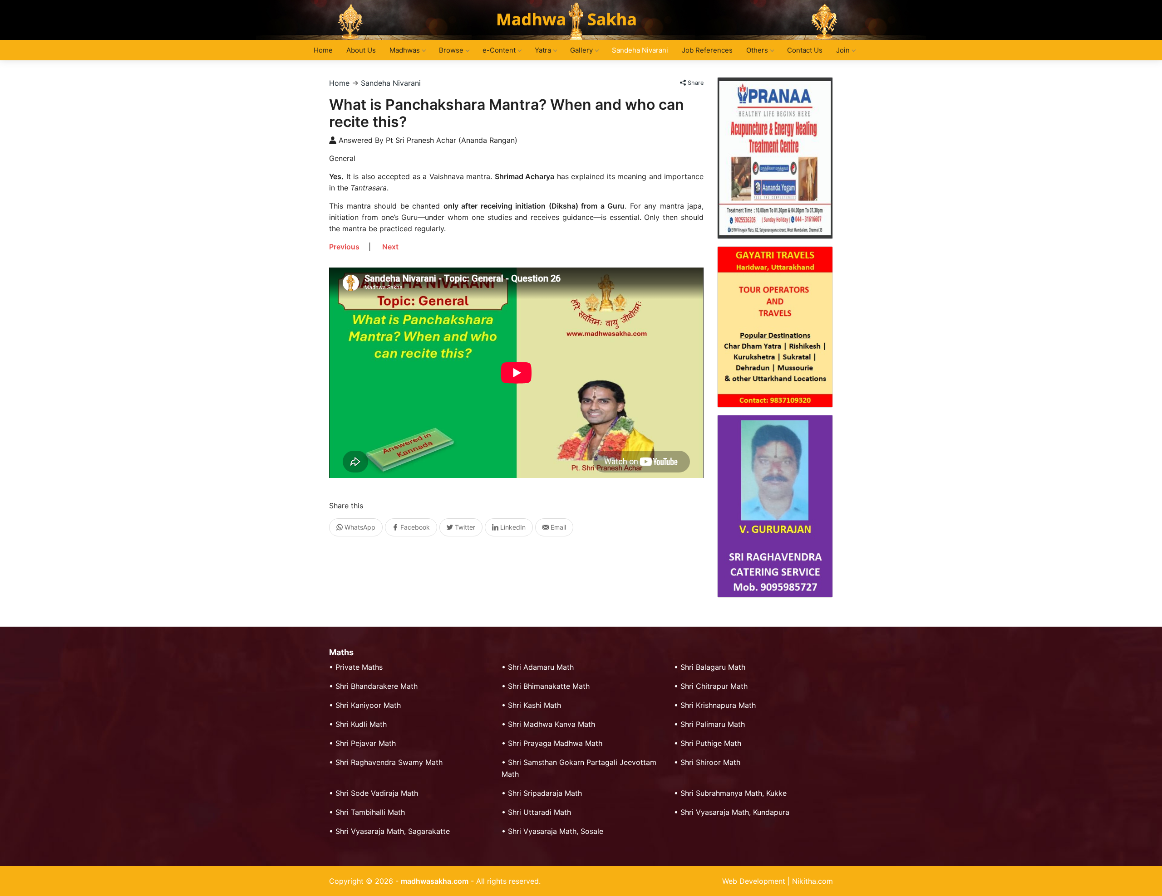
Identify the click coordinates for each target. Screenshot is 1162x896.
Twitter (464, 527)
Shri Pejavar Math (365, 743)
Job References (707, 50)
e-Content (499, 50)
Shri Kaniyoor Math (368, 705)
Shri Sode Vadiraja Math (376, 793)
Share (695, 82)
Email (557, 527)
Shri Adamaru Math (541, 667)
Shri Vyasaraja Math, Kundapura (734, 812)
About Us (361, 50)
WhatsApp (359, 527)
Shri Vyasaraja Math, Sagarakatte (392, 831)
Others (757, 50)
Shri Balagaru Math (712, 667)
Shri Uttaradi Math (539, 812)
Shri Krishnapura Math (718, 705)
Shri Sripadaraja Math (545, 793)
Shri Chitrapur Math (714, 686)
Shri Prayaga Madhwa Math (555, 743)
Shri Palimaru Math (712, 724)
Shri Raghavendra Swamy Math (389, 762)
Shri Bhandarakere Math (376, 686)
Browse (451, 50)
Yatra (543, 50)
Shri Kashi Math (534, 705)
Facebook (414, 527)
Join (843, 50)
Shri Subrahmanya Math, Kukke (733, 793)
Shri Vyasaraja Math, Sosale (555, 831)
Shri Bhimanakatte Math (549, 686)
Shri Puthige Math (710, 743)
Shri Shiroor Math (710, 762)
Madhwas (404, 50)
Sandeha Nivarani (640, 50)
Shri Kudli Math (361, 724)
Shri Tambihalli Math (370, 812)
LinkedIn (512, 527)
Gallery (581, 50)
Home (323, 50)
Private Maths (359, 667)
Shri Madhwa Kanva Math (551, 724)
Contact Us (804, 50)
